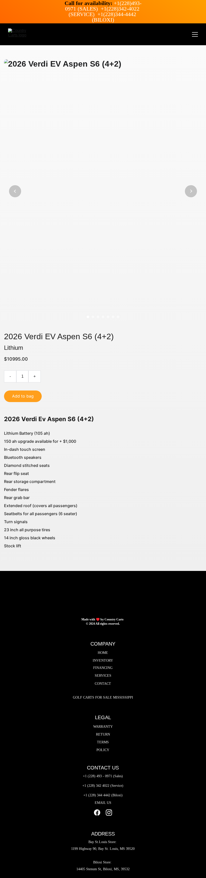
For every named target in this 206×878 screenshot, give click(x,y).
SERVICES (103, 675)
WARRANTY (103, 726)
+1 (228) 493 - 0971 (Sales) (103, 776)
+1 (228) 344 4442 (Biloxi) (103, 795)
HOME (103, 653)
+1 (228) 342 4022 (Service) (102, 786)
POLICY (102, 750)
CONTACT (103, 684)
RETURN (103, 734)
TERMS (103, 742)
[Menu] (195, 34)
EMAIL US (103, 803)
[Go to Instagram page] (109, 812)
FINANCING (103, 668)
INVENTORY (103, 660)
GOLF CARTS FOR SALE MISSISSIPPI (103, 697)
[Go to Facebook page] (97, 812)
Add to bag (23, 396)
